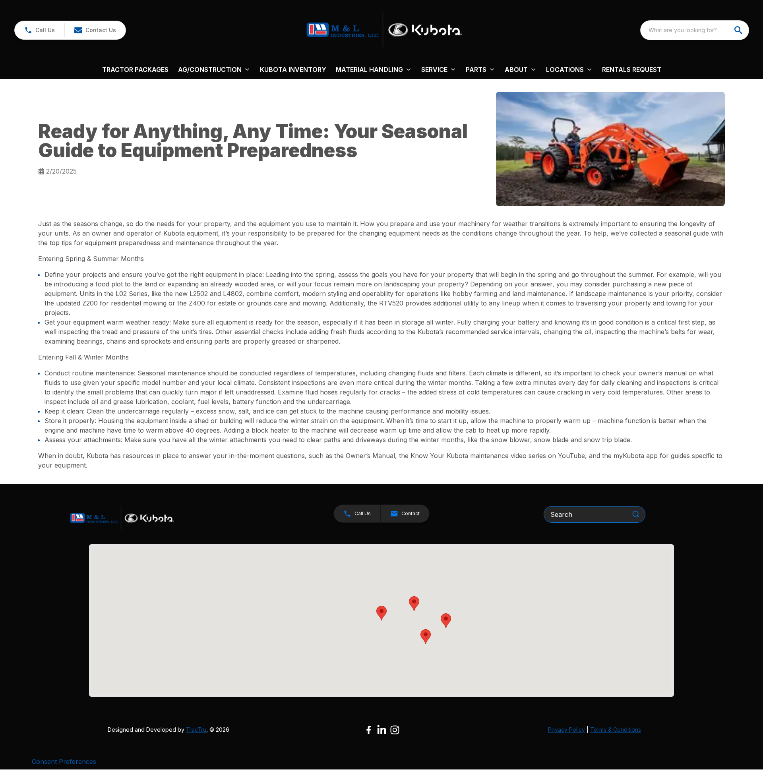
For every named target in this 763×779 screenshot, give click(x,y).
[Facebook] (369, 730)
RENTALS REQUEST (631, 69)
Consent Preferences (64, 761)
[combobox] (695, 30)
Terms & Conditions (615, 729)
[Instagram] (395, 730)
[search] (739, 30)
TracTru (196, 729)
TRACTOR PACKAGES (135, 69)
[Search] (636, 514)
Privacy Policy (566, 729)
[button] (39, 30)
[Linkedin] (382, 730)
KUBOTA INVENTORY (293, 69)
